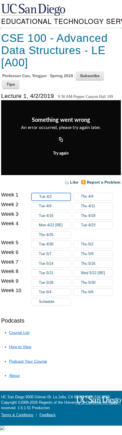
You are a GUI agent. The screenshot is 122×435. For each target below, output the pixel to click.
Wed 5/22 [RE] (93, 273)
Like (74, 182)
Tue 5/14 (46, 264)
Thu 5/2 (87, 244)
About (14, 375)
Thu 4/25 (46, 235)
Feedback (47, 415)
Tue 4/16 (46, 216)
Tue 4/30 (46, 244)
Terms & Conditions (17, 415)
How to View (20, 346)
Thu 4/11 (88, 206)
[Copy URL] (61, 139)
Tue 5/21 (46, 273)
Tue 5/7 (45, 254)
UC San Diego (33, 10)
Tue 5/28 (46, 283)
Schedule (46, 302)
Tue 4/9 (45, 206)
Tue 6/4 (45, 292)
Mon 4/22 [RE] (51, 225)
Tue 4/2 (45, 197)
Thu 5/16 (88, 264)
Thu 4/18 (88, 216)
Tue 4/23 (88, 225)
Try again (61, 153)
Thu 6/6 (87, 292)
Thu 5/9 (87, 254)
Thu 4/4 (87, 196)
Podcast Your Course (28, 361)
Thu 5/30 (88, 283)
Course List (19, 332)
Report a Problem (103, 182)
